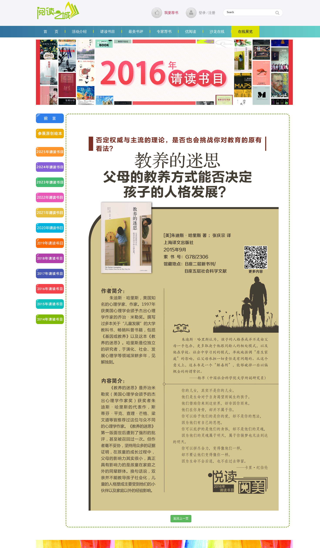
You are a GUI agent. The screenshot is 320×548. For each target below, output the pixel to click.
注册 (211, 13)
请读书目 (107, 32)
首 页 (51, 32)
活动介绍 (79, 32)
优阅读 (190, 32)
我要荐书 (171, 13)
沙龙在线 (217, 32)
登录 (202, 13)
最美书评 (135, 32)
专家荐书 (164, 32)
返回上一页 (181, 518)
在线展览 (245, 32)
